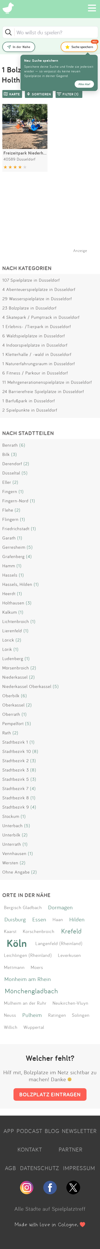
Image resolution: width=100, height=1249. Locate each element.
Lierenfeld (12, 630)
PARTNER (71, 1149)
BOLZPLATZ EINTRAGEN (50, 1094)
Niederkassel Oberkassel (26, 686)
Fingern (9, 491)
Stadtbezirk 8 (15, 797)
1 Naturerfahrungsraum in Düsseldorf (38, 363)
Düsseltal (11, 473)
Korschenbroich (38, 931)
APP (8, 1131)
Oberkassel (13, 705)
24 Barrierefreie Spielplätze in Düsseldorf (43, 391)
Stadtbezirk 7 (15, 788)
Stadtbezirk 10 (16, 751)
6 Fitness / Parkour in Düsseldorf (35, 373)
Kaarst (10, 931)
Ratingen (57, 1015)
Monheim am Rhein (27, 978)
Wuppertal (33, 1027)
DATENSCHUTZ (39, 1168)
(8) (35, 751)
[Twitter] (73, 1192)
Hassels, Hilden (17, 584)
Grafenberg (13, 556)
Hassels (9, 575)
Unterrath (11, 844)
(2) (26, 463)
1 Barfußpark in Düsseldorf (28, 400)
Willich (10, 1027)
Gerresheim (13, 547)
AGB (10, 1168)
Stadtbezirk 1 (15, 742)
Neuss (10, 1015)
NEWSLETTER (79, 1131)
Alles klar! (84, 84)
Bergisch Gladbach (23, 907)
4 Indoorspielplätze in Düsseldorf (34, 345)
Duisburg (15, 919)
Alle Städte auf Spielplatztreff (50, 1208)
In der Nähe (21, 47)
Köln (17, 943)
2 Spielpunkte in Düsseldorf (29, 410)
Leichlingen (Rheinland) (28, 955)
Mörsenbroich (15, 668)
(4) (29, 556)
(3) (14, 454)
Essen (39, 919)
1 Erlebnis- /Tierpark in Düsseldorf (36, 326)
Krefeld (71, 931)
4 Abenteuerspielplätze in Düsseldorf (38, 289)
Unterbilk (11, 835)
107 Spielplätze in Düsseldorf (31, 280)
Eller (6, 482)
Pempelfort (13, 723)
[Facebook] (50, 1192)
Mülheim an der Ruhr (25, 1003)
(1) (21, 491)
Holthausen (13, 603)
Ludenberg (12, 658)
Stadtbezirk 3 (15, 770)
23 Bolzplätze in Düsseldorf (29, 308)
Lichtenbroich (15, 621)
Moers (37, 967)
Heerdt (9, 593)
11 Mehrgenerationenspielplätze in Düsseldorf (47, 382)
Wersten (10, 862)
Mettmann (14, 967)
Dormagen (60, 907)
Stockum (10, 816)
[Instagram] (27, 1192)
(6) (22, 445)
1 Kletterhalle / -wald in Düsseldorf (36, 354)
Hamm (8, 565)
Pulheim (32, 1014)
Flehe (7, 510)
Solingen (81, 1015)
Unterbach (12, 825)
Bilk (6, 454)
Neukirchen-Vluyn (70, 1003)
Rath (6, 733)
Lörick (8, 640)
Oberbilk (11, 695)
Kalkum (9, 612)
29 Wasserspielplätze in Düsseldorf (37, 298)
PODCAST (29, 1131)
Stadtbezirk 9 (15, 807)
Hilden (77, 919)
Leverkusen (69, 955)
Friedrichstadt (16, 528)
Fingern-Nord (15, 500)
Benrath (10, 445)
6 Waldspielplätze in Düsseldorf (33, 336)
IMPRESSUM (79, 1168)
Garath (9, 538)
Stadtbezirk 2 (15, 760)
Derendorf (12, 463)
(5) (25, 473)
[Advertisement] (52, 218)
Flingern (10, 519)
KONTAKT (29, 1149)
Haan (58, 919)
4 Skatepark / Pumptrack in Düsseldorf (41, 317)
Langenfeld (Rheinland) (59, 943)
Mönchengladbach (31, 991)
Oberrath (11, 714)
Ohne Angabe (16, 872)
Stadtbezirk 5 (15, 779)
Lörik (7, 649)
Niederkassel (15, 677)
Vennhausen (14, 853)
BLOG (52, 1131)
